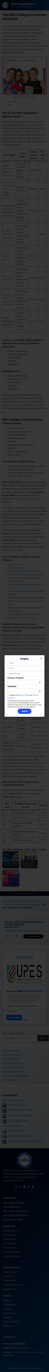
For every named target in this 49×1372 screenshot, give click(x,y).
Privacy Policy (24, 695)
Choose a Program (15, 678)
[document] (24, 686)
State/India (11, 686)
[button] (41, 659)
